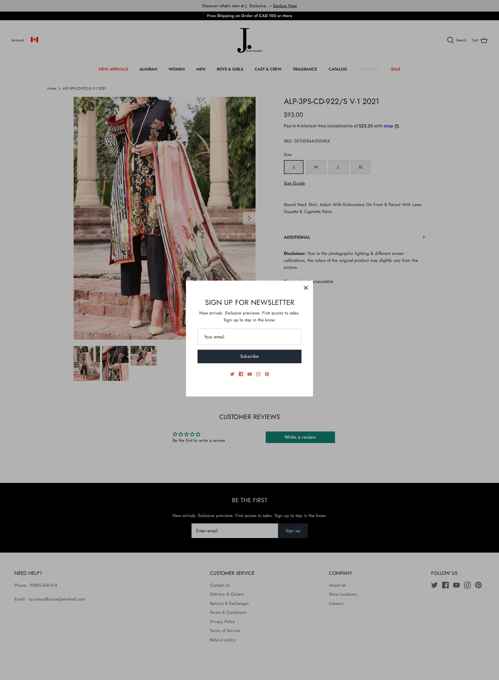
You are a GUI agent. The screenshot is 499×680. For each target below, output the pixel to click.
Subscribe (249, 356)
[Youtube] (249, 374)
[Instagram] (258, 374)
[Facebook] (241, 374)
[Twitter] (232, 374)
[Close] (305, 287)
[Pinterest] (267, 374)
